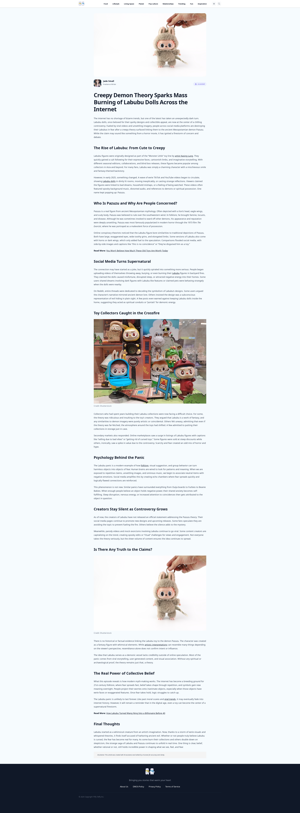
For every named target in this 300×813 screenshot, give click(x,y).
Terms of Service (172, 786)
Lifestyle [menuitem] (115, 4)
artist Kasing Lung (184, 155)
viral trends (170, 699)
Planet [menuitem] (141, 4)
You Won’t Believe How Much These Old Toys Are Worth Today (137, 250)
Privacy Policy (155, 786)
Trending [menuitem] (181, 4)
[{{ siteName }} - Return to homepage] (82, 3)
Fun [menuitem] (191, 4)
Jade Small (108, 81)
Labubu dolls (109, 181)
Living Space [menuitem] (129, 4)
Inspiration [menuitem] (202, 4)
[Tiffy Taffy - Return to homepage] (150, 771)
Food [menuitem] (106, 4)
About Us (124, 786)
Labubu (176, 273)
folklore (144, 465)
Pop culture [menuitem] (153, 4)
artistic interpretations (156, 644)
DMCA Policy (138, 786)
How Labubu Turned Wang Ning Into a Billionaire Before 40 (135, 713)
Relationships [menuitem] (168, 4)
